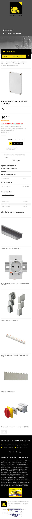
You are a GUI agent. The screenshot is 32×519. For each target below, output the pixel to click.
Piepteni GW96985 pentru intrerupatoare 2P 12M (15, 355)
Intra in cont (8, 30)
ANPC (21, 513)
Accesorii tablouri (5, 63)
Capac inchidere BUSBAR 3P (9, 320)
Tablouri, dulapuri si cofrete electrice (16, 62)
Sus (4, 432)
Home (2, 62)
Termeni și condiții (7, 509)
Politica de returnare (20, 509)
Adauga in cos (18, 143)
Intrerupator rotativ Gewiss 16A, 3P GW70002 (15, 427)
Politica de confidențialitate (10, 513)
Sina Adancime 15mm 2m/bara (10, 248)
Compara (17, 160)
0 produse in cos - (12, 33)
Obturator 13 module (8, 392)
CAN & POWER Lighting (16, 9)
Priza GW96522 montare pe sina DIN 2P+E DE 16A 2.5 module (15, 284)
